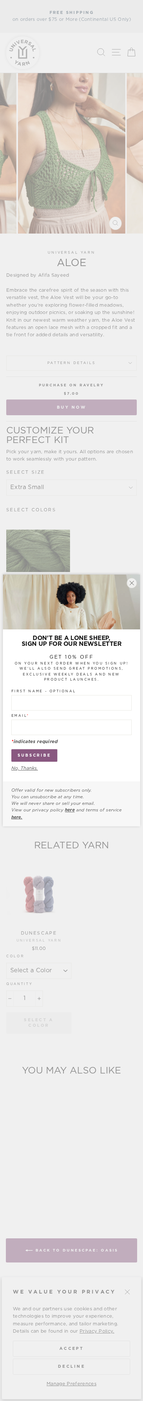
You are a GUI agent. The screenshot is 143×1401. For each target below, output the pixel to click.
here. (16, 817)
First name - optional (43, 691)
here (69, 810)
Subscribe (34, 755)
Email (20, 715)
